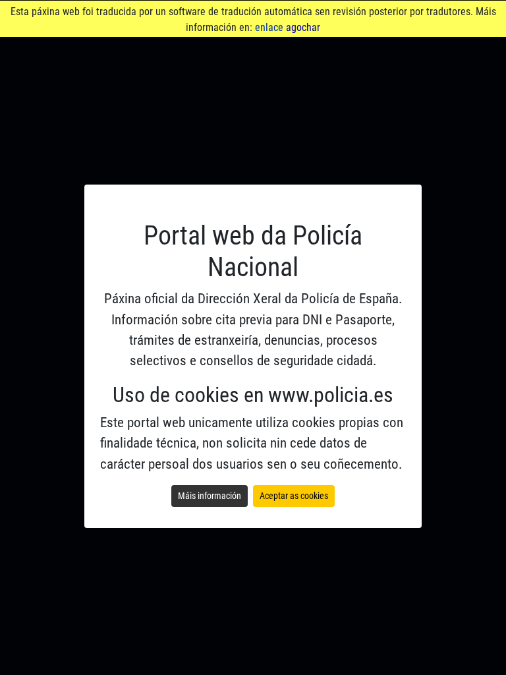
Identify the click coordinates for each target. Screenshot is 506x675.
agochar (303, 27)
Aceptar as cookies (294, 495)
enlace (269, 27)
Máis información (209, 495)
